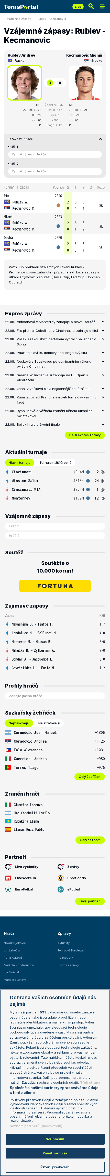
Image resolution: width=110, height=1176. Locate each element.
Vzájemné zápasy (19, 19)
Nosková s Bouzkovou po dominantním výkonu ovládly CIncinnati (54, 364)
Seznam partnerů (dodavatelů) (36, 1126)
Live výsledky (26, 867)
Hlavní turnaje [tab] (19, 462)
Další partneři (90, 901)
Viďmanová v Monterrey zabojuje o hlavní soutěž (56, 322)
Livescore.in (25, 878)
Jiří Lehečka (12, 950)
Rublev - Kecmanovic (51, 19)
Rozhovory (65, 957)
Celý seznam (90, 840)
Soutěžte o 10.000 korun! (55, 567)
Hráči (9, 933)
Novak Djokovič (15, 943)
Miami (8, 217)
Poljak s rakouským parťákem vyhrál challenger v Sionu (56, 341)
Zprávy (73, 867)
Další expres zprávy (85, 435)
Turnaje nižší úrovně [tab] (55, 462)
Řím (6, 196)
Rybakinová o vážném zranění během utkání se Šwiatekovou (55, 413)
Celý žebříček (90, 776)
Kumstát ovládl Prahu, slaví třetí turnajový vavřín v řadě (56, 399)
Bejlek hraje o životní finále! (39, 424)
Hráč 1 (13, 146)
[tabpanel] (55, 485)
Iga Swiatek (12, 972)
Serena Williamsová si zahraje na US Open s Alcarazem (52, 377)
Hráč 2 (13, 163)
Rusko (20, 60)
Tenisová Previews (71, 950)
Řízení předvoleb (54, 1167)
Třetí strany (90, 1082)
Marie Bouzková (15, 980)
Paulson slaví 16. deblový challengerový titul (52, 353)
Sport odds (76, 878)
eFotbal (73, 889)
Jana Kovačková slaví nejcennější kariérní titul (53, 389)
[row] (55, 202)
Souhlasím (55, 1139)
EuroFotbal (24, 889)
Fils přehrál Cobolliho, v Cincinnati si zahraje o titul (57, 330)
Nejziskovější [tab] (19, 723)
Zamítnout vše (55, 1153)
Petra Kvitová (13, 957)
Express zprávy (68, 965)
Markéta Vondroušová (19, 965)
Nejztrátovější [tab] (49, 723)
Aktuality (64, 943)
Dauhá (8, 237)
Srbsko (96, 60)
